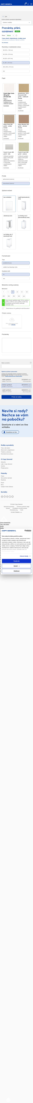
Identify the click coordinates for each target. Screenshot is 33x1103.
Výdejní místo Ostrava (7, 486)
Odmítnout (16, 571)
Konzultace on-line (11, 432)
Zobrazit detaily (24, 556)
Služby (2, 526)
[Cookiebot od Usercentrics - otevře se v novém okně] (24, 531)
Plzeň (2, 482)
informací (5, 42)
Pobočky (4, 473)
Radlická (3, 480)
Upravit (16, 566)
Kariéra (3, 466)
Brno (2, 484)
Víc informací (6, 105)
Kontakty (4, 492)
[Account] (28, 4)
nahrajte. (13, 324)
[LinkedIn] (5, 496)
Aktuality (3, 462)
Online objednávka (5, 522)
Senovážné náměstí (6, 478)
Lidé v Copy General (6, 464)
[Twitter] (10, 496)
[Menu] (31, 4)
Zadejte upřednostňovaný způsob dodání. (13, 376)
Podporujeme (4, 468)
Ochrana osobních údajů (23, 506)
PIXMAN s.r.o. (18, 512)
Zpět (6, 16)
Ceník (21, 510)
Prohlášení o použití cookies (20, 508)
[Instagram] (7, 496)
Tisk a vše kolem (5, 448)
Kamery (8, 508)
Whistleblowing (14, 510)
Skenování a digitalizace (7, 450)
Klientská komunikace (7, 454)
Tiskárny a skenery (6, 452)
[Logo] (6, 4)
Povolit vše (16, 561)
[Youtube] (12, 496)
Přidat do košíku (17, 397)
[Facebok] (2, 496)
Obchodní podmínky (9, 506)
